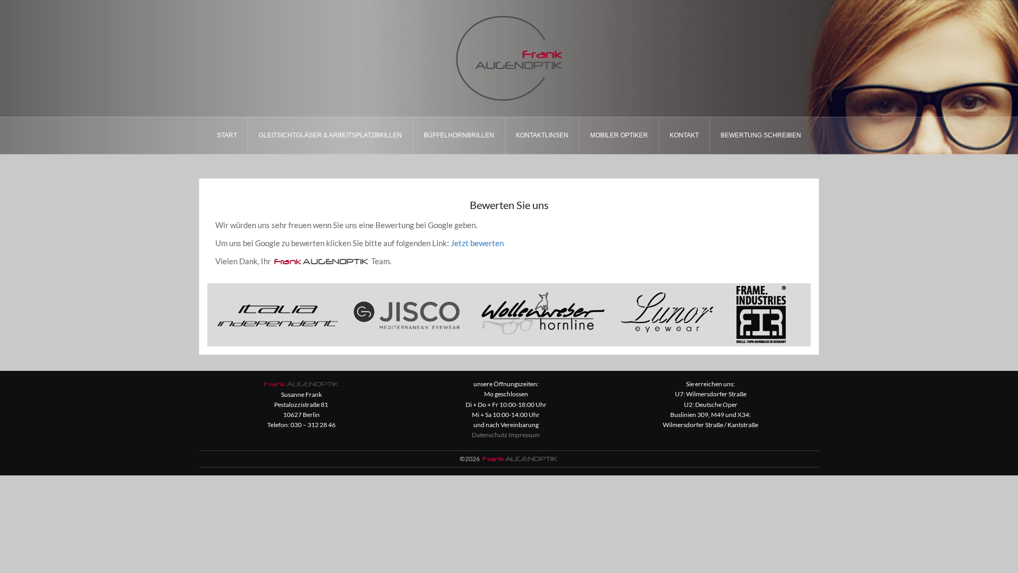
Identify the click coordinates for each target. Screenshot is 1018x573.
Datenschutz (489, 435)
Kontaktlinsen (542, 135)
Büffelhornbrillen (459, 135)
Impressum (524, 435)
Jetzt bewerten (477, 243)
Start (227, 135)
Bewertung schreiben (761, 135)
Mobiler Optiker (619, 135)
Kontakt (684, 135)
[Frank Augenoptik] (509, 57)
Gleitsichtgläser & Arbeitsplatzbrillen (330, 135)
